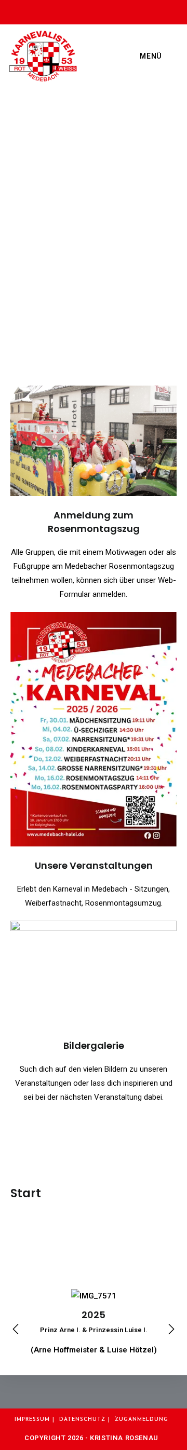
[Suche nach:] (171, 56)
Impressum (32, 1419)
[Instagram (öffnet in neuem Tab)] (96, 10)
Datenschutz (82, 1419)
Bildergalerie (93, 1045)
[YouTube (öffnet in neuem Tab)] (114, 10)
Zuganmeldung (141, 1419)
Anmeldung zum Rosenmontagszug (94, 522)
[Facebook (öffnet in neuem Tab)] (75, 10)
